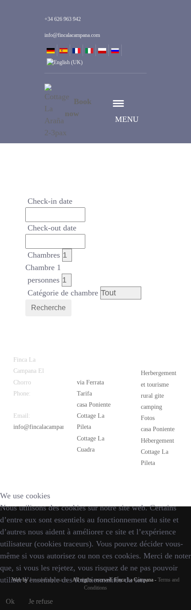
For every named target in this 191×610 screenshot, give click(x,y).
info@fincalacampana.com (46, 427)
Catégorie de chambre (63, 292)
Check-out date (52, 227)
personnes (44, 279)
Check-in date (50, 201)
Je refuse (40, 601)
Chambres (44, 254)
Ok (10, 601)
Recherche (48, 307)
